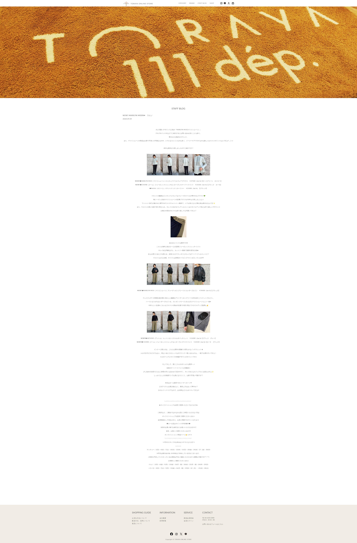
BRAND (192, 3)
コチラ (189, 435)
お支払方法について (139, 518)
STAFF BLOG (202, 3)
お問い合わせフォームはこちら (212, 524)
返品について (137, 523)
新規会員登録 (189, 518)
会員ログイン (189, 521)
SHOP (212, 3)
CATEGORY (182, 3)
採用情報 (163, 521)
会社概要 (163, 518)
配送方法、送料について (141, 521)
